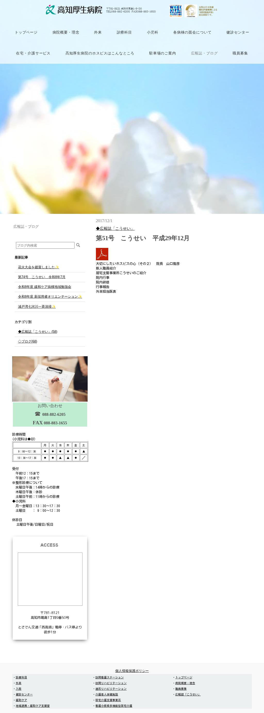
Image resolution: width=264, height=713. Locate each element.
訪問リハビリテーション (111, 683)
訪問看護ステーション (109, 677)
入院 (18, 688)
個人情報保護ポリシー (132, 671)
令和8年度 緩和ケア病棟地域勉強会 (44, 287)
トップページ (183, 677)
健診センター (24, 694)
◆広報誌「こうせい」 (115, 228)
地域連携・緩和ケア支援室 (33, 705)
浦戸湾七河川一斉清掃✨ (37, 307)
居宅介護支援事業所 (108, 700)
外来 (18, 683)
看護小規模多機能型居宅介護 (113, 705)
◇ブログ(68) (27, 341)
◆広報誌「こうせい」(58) (37, 332)
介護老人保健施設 (106, 694)
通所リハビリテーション (111, 688)
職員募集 (181, 688)
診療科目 (21, 677)
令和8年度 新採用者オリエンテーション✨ (50, 296)
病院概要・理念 (185, 683)
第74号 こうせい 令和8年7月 (41, 277)
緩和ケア (21, 700)
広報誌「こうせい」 (188, 694)
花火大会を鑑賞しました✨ (38, 267)
